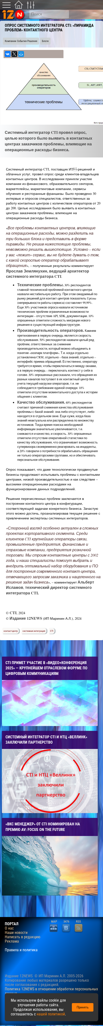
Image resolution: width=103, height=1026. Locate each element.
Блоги (45, 41)
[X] (14, 54)
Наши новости (16, 933)
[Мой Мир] (21, 54)
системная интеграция (34, 631)
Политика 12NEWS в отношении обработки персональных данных (51, 991)
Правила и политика (21, 950)
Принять (83, 1007)
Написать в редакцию (22, 937)
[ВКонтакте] (8, 54)
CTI (51, 631)
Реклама (12, 941)
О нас (9, 928)
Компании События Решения (21, 41)
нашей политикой (51, 1014)
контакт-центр (11, 631)
